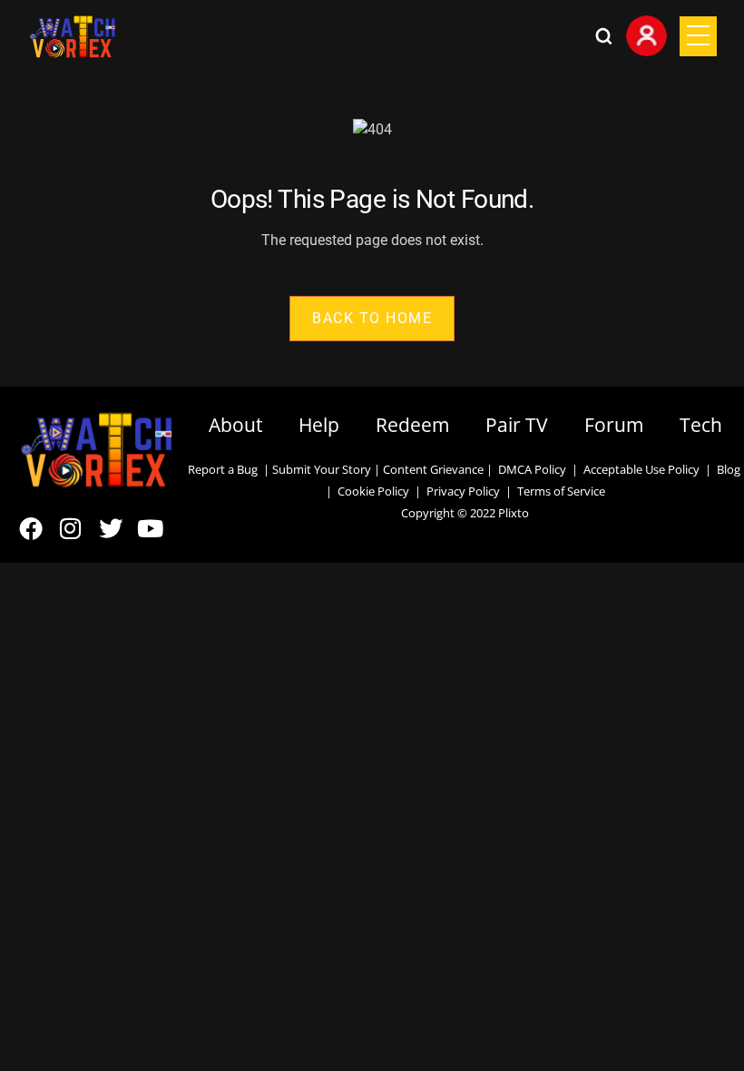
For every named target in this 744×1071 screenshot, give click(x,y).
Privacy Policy (463, 491)
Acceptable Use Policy (639, 469)
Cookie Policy (373, 491)
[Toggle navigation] (698, 36)
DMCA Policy (532, 469)
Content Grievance (433, 469)
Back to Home (372, 318)
